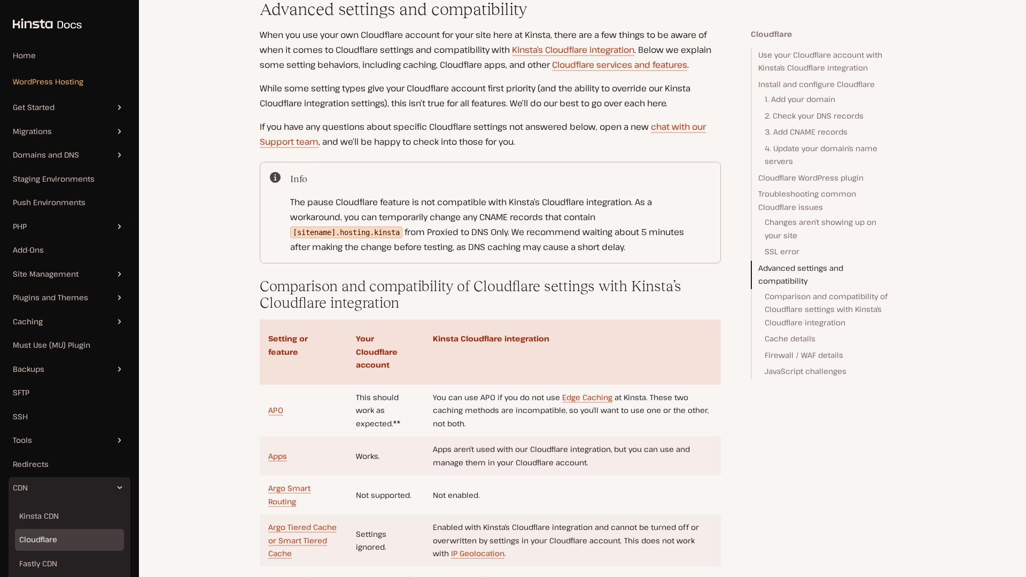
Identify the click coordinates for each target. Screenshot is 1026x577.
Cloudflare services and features (619, 65)
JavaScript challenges (805, 371)
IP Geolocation (477, 553)
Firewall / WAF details (804, 355)
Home (24, 55)
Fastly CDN (38, 563)
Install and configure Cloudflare (816, 84)
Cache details (790, 338)
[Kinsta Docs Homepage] (41, 18)
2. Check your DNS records (814, 116)
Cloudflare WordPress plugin (811, 178)
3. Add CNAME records (806, 132)
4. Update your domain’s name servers (821, 155)
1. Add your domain (800, 99)
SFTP (21, 392)
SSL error (782, 251)
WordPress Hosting (48, 81)
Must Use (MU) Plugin (51, 345)
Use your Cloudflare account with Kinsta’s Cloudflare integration (820, 61)
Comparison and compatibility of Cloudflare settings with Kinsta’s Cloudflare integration (826, 309)
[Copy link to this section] (251, 9)
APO (275, 410)
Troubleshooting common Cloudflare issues (807, 200)
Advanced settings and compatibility (800, 274)
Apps (277, 456)
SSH (20, 416)
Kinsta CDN (39, 516)
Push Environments (49, 202)
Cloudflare (38, 539)
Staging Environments (54, 179)
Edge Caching (587, 397)
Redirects (31, 464)
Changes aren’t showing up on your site (820, 228)
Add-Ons (28, 250)
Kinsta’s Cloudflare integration (573, 50)
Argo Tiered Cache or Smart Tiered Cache (302, 540)
